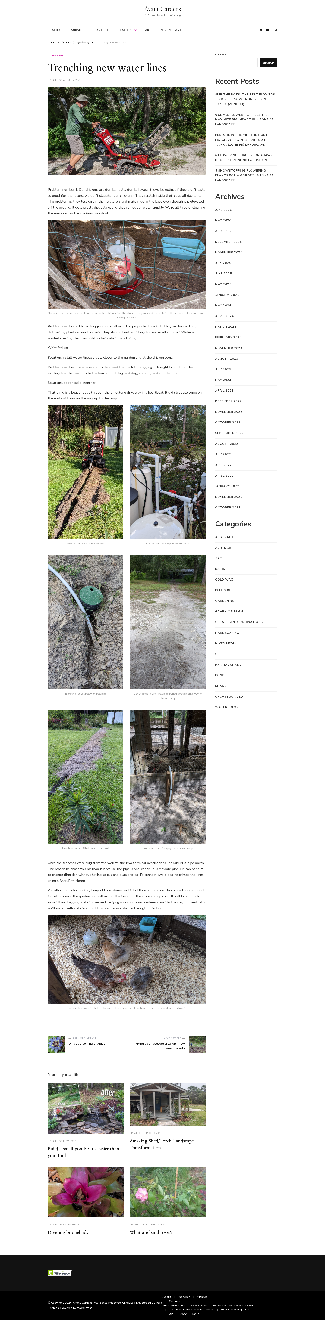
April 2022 (224, 476)
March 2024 (225, 327)
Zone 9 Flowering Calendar (237, 1309)
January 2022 (227, 486)
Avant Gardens (162, 9)
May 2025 (223, 284)
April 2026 (224, 231)
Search (220, 55)
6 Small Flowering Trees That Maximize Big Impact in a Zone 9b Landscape (244, 119)
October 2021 (228, 507)
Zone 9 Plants (171, 30)
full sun (222, 590)
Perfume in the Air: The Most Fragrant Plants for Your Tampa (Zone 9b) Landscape (241, 140)
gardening (55, 55)
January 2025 (227, 295)
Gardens (127, 30)
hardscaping (227, 633)
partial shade (228, 665)
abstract (224, 537)
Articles (103, 30)
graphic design (229, 611)
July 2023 (223, 369)
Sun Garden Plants (173, 1305)
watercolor (227, 707)
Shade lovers (199, 1305)
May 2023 (223, 380)
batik (220, 569)
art (218, 558)
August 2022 (226, 444)
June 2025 (223, 273)
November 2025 (228, 252)
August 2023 (226, 359)
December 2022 (228, 401)
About (57, 30)
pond (220, 675)
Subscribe (79, 30)
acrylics (223, 548)
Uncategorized (229, 697)
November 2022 (228, 412)
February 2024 (228, 337)
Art (148, 30)
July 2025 (223, 263)
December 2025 (228, 242)
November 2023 (228, 348)
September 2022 (229, 433)
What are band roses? (151, 1232)
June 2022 (223, 465)
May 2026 (223, 220)
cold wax (224, 580)
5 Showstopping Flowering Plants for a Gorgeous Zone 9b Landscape (244, 175)
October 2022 (228, 422)
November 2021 (228, 497)
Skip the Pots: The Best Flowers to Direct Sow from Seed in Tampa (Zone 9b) (245, 99)
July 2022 (223, 454)
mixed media (226, 643)
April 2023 (224, 391)
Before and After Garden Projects (233, 1305)
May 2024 (223, 305)
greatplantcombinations (239, 622)
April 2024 (224, 316)
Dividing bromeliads (68, 1232)
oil (217, 654)
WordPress (84, 1308)
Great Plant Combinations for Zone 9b (191, 1309)
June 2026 (223, 210)
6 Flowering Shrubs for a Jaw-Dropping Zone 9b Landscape (243, 157)
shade (220, 686)
